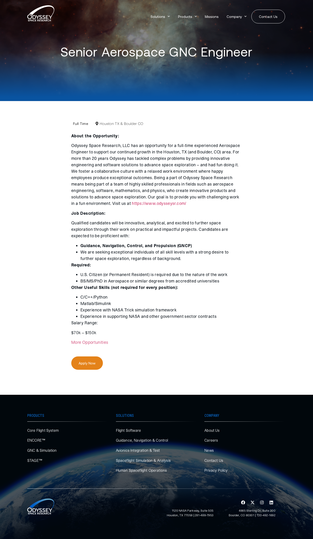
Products (185, 16)
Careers (211, 440)
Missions (212, 16)
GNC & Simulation (42, 450)
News (209, 450)
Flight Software (128, 430)
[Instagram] (262, 502)
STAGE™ (34, 460)
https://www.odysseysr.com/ (159, 203)
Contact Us (213, 460)
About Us (212, 430)
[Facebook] (243, 502)
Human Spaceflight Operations (141, 470)
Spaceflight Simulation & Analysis (143, 460)
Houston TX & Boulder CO (121, 123)
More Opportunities (89, 342)
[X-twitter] (252, 502)
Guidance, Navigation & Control (142, 440)
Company (234, 16)
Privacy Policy (216, 470)
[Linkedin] (271, 502)
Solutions (158, 16)
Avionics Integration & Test (138, 450)
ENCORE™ (36, 440)
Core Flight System (43, 430)
